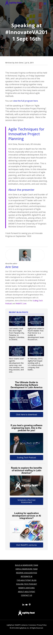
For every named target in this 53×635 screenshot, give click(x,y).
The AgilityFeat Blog (26, 580)
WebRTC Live (21, 303)
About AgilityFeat (26, 591)
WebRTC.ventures (21, 625)
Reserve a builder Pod (26, 573)
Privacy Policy (41, 625)
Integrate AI (26, 576)
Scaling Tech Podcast (26, 584)
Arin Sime (19, 62)
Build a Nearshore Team (26, 565)
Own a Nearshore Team (26, 569)
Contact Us (26, 595)
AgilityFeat (10, 625)
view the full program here (25, 100)
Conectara (32, 625)
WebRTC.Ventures (26, 588)
